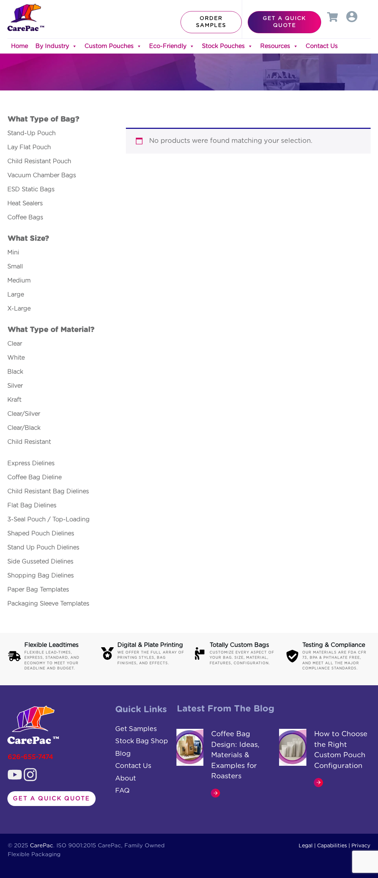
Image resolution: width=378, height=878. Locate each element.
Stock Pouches (223, 46)
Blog (123, 754)
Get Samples (136, 729)
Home (19, 46)
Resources (275, 46)
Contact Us (322, 46)
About (125, 778)
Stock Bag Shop (141, 741)
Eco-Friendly (167, 46)
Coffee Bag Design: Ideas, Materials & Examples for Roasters (235, 755)
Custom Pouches (109, 46)
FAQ (122, 791)
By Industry (52, 46)
